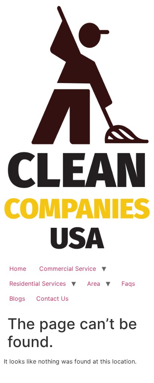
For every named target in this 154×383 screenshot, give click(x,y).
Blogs (17, 298)
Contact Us (52, 298)
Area (93, 283)
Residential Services (37, 283)
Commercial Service (66, 268)
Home (17, 268)
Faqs (128, 283)
